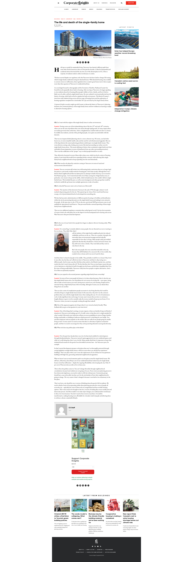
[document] (96, 281)
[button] (152, 115)
